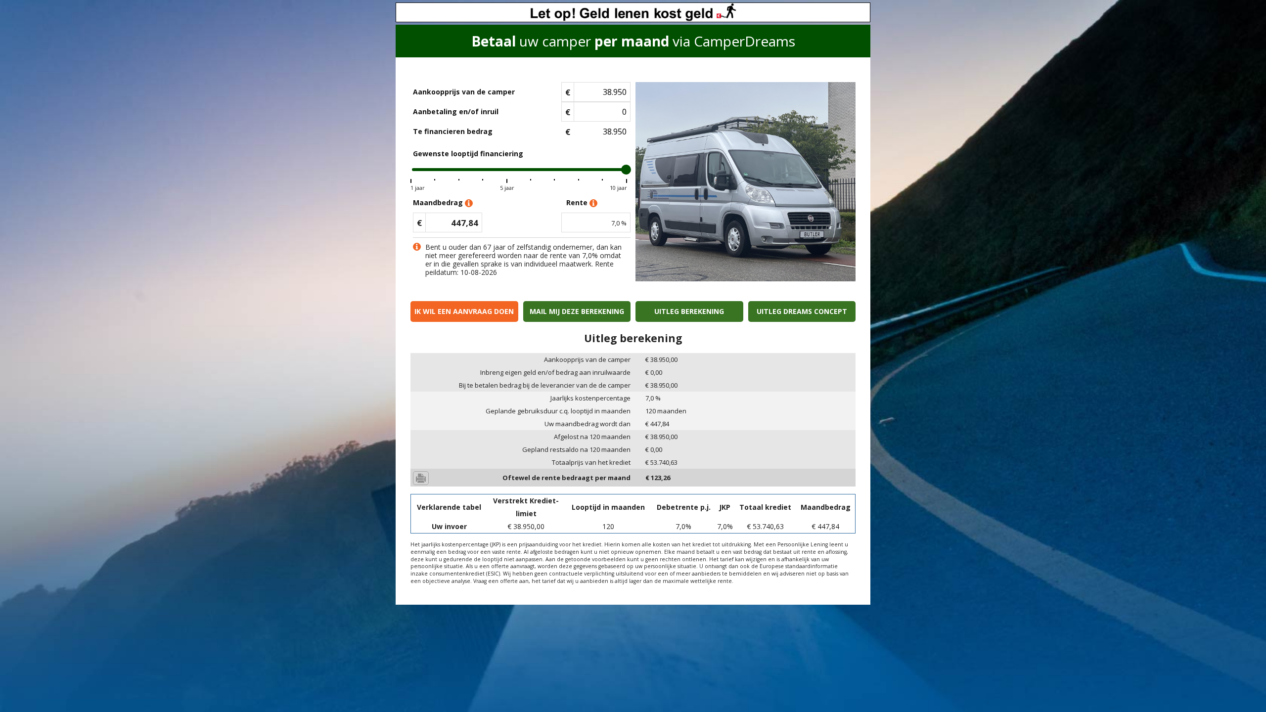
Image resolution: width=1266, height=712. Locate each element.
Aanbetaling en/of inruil (455, 111)
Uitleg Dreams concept (802, 311)
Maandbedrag (439, 202)
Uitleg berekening (689, 311)
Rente (577, 202)
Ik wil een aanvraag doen (464, 311)
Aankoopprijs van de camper (464, 91)
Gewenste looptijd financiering (468, 153)
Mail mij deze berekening (577, 311)
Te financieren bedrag (453, 131)
